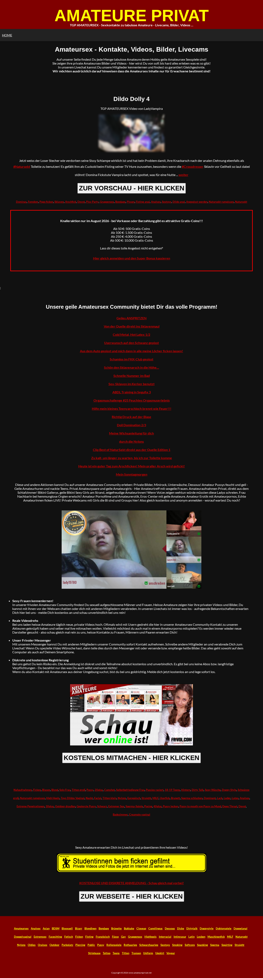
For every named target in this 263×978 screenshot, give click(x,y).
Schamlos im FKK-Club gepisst (131, 359)
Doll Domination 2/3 (131, 425)
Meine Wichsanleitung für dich (131, 433)
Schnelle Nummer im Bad (131, 376)
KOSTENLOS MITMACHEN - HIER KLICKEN (131, 757)
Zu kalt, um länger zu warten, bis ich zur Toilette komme (131, 458)
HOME (7, 35)
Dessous (170, 928)
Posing (148, 806)
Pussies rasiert (155, 789)
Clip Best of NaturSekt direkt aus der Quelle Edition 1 (131, 450)
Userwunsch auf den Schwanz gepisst (131, 343)
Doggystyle (206, 928)
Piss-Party (92, 201)
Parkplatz (67, 945)
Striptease (94, 953)
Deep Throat (229, 806)
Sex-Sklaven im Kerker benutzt (131, 384)
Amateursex (21, 928)
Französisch (103, 936)
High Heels (53, 798)
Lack (220, 798)
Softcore (190, 945)
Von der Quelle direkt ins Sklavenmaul (131, 326)
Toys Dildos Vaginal (72, 798)
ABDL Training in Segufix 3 (131, 392)
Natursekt (241, 201)
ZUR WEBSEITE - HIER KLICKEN (132, 896)
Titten (125, 953)
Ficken (37, 789)
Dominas (21, 201)
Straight (146, 798)
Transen (136, 953)
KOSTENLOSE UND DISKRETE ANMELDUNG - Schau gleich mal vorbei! (131, 883)
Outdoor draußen (65, 806)
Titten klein (110, 798)
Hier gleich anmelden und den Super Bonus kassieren (131, 258)
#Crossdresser (192, 166)
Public (91, 945)
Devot (81, 201)
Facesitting (55, 936)
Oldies (32, 945)
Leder (227, 798)
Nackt (89, 798)
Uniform (148, 953)
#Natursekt (21, 166)
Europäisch (133, 798)
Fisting (89, 936)
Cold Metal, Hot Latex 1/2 (131, 334)
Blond (54, 789)
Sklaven (59, 201)
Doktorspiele (223, 928)
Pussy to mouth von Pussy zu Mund (200, 806)
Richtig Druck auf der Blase (131, 417)
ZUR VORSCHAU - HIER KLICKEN (131, 188)
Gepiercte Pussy (86, 806)
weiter (183, 175)
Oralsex (42, 945)
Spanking (202, 945)
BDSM (55, 928)
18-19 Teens (172, 789)
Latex (235, 798)
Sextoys (166, 201)
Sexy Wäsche (213, 789)
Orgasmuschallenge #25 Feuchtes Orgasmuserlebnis (131, 400)
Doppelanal (240, 928)
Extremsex (40, 936)
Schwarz (102, 806)
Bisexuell (67, 928)
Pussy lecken (170, 806)
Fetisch (68, 936)
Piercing (80, 945)
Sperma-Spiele (134, 806)
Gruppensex (107, 201)
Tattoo (106, 953)
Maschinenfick (216, 936)
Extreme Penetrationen (30, 806)
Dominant (210, 798)
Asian (46, 928)
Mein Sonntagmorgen (131, 474)
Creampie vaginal (139, 814)
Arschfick (70, 201)
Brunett (175, 798)
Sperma (214, 945)
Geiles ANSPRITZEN (131, 318)
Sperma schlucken (192, 798)
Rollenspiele (113, 945)
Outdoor (54, 945)
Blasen (46, 789)
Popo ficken (46, 201)
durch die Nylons (131, 441)
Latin (191, 936)
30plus (50, 806)
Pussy (90, 789)
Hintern (185, 789)
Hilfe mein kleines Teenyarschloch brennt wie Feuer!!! (131, 408)
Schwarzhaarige (148, 945)
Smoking (177, 945)
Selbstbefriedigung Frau (130, 789)
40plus (157, 806)
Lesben (201, 936)
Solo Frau (64, 789)
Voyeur (170, 953)
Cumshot (109, 789)
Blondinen (90, 928)
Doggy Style (229, 789)
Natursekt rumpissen (221, 201)
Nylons (122, 798)
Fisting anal (143, 201)
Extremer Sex (116, 806)
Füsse (115, 936)
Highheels (150, 936)
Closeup (141, 928)
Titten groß (78, 789)
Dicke (180, 928)
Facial (97, 798)
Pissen (131, 201)
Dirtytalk (191, 928)
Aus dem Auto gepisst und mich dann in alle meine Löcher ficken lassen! (131, 351)
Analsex (156, 201)
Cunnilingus (155, 928)
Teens (116, 953)
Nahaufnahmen (23, 789)
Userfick (165, 798)
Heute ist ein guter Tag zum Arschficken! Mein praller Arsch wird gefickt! (131, 466)
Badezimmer (120, 814)
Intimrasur (180, 936)
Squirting (226, 945)
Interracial (165, 936)
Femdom (33, 201)
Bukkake (129, 928)
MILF (155, 798)
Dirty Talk (198, 789)
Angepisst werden (197, 201)
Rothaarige (130, 945)
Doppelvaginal (22, 936)
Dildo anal (179, 201)
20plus (99, 789)
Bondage (120, 201)
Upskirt (159, 953)
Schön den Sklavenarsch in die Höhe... (131, 367)
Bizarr (78, 928)
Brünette (116, 928)
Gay (123, 936)
